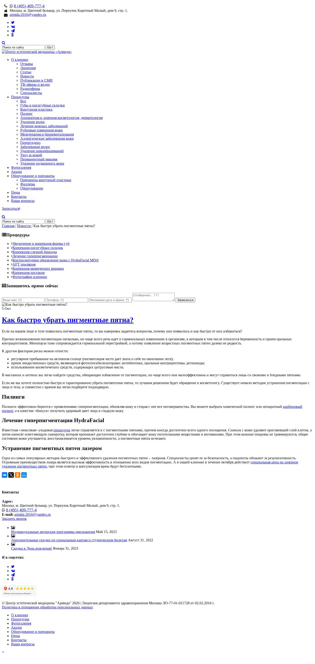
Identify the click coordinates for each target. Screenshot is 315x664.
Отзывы (26, 64)
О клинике (19, 60)
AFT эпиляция (24, 264)
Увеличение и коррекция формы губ (40, 244)
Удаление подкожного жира (42, 163)
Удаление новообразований (42, 151)
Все (23, 101)
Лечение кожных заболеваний (44, 126)
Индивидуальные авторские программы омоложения (53, 532)
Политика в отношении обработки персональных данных (47, 607)
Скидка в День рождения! (31, 548)
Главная (8, 226)
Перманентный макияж (38, 159)
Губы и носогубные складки (42, 105)
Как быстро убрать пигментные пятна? (68, 320)
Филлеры (27, 184)
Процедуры (20, 97)
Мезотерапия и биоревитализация (47, 134)
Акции (16, 172)
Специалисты (31, 93)
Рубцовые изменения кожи (41, 130)
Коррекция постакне (28, 273)
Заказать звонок (14, 519)
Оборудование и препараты (33, 176)
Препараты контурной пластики (45, 180)
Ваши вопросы (23, 201)
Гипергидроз (30, 143)
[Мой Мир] (24, 475)
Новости (27, 76)
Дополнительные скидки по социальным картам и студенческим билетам (69, 540)
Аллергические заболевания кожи (47, 138)
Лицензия (28, 68)
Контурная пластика (36, 109)
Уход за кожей (31, 155)
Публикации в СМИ (36, 80)
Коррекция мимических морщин (38, 268)
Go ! (50, 47)
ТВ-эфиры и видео (35, 84)
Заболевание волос (35, 147)
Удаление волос (32, 122)
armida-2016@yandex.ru (28, 15)
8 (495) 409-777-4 (29, 6)
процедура (61, 430)
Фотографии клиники (29, 277)
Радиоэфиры (30, 89)
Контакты (19, 197)
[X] (11, 475)
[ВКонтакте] (4, 475)
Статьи (25, 72)
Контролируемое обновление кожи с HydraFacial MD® (55, 260)
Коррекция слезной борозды (34, 252)
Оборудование (31, 188)
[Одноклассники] (17, 475)
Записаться (10, 208)
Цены (15, 192)
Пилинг (26, 114)
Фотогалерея (21, 167)
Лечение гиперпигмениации (35, 256)
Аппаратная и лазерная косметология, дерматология (61, 118)
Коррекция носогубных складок (37, 248)
